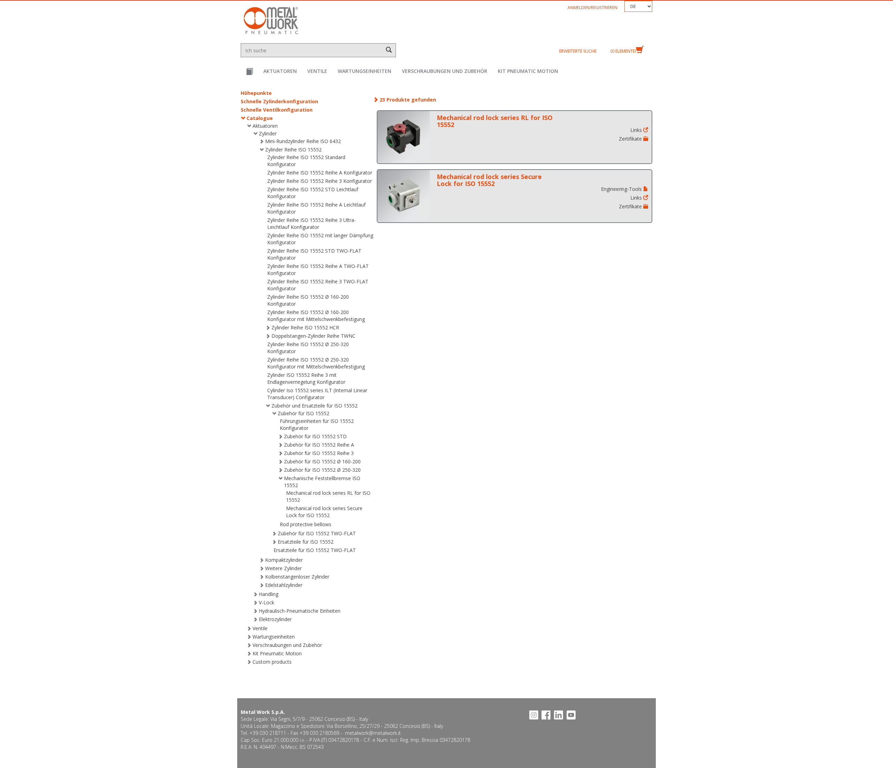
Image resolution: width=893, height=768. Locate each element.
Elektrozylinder (275, 619)
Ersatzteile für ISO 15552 (305, 541)
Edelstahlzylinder (283, 585)
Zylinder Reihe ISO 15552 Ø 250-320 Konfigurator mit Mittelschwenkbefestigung (316, 363)
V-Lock (266, 602)
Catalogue (260, 118)
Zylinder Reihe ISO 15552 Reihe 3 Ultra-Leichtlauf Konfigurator (311, 223)
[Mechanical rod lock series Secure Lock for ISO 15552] (403, 196)
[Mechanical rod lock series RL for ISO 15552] (403, 137)
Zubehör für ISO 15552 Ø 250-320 (322, 470)
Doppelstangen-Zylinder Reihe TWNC (313, 336)
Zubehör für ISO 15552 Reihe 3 (319, 453)
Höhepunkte (256, 93)
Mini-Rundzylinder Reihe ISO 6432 (303, 141)
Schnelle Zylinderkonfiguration (279, 101)
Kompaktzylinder (284, 560)
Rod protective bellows (305, 524)
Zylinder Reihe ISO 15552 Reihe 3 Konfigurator (319, 181)
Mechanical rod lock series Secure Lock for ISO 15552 (324, 512)
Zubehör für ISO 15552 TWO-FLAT (317, 533)
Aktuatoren (280, 71)
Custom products (272, 661)
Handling (268, 594)
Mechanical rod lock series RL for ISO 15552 (495, 121)
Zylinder (268, 133)
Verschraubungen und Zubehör (444, 71)
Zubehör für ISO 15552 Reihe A (319, 444)
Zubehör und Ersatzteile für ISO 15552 (314, 405)
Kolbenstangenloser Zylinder (297, 576)
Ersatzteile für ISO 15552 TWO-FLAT (314, 550)
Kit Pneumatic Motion (528, 71)
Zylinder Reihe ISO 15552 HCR (305, 327)
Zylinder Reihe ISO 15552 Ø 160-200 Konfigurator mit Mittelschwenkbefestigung (316, 315)
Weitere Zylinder (283, 568)
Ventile (317, 71)
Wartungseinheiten (364, 71)
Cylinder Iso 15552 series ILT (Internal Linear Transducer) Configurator (317, 394)
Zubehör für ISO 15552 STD (315, 436)
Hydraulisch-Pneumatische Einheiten (299, 610)
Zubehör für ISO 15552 (303, 413)
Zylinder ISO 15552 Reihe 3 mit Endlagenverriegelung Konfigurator (306, 378)
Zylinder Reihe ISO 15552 (293, 149)
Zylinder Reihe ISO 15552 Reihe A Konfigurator (319, 172)
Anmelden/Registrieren (592, 7)
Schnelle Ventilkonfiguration (277, 109)
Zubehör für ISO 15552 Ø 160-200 (322, 461)
